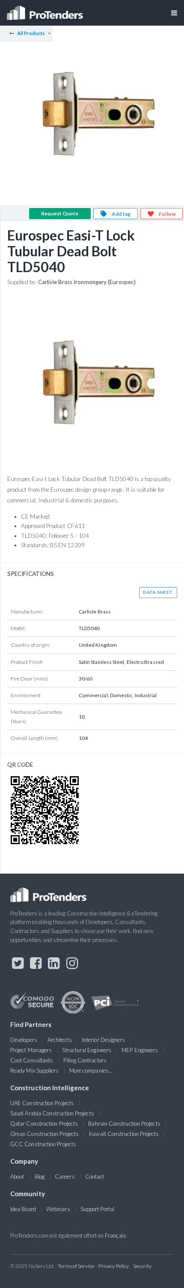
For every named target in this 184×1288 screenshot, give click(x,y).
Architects (59, 1039)
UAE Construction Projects (42, 1103)
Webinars (58, 1209)
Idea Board (23, 1209)
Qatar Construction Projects (44, 1123)
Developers (23, 1039)
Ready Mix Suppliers (34, 1070)
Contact (94, 1176)
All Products (31, 33)
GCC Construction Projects (43, 1144)
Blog (40, 1176)
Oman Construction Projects (44, 1133)
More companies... (91, 1070)
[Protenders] (46, 10)
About (17, 1176)
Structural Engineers (86, 1050)
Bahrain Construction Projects (124, 1123)
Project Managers (31, 1050)
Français (115, 1235)
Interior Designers (103, 1039)
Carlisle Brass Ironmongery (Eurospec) (87, 282)
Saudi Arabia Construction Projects (52, 1113)
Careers (65, 1176)
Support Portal (97, 1209)
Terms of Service (76, 1266)
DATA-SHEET (157, 592)
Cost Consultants (31, 1060)
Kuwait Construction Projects (124, 1133)
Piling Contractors (84, 1060)
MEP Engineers (140, 1050)
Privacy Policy (113, 1266)
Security (142, 1266)
